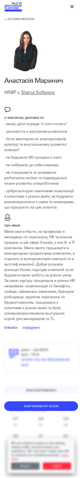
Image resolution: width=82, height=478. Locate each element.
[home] (13, 6)
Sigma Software (38, 93)
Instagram (31, 328)
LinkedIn (11, 328)
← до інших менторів (19, 18)
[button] (72, 6)
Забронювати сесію (41, 406)
